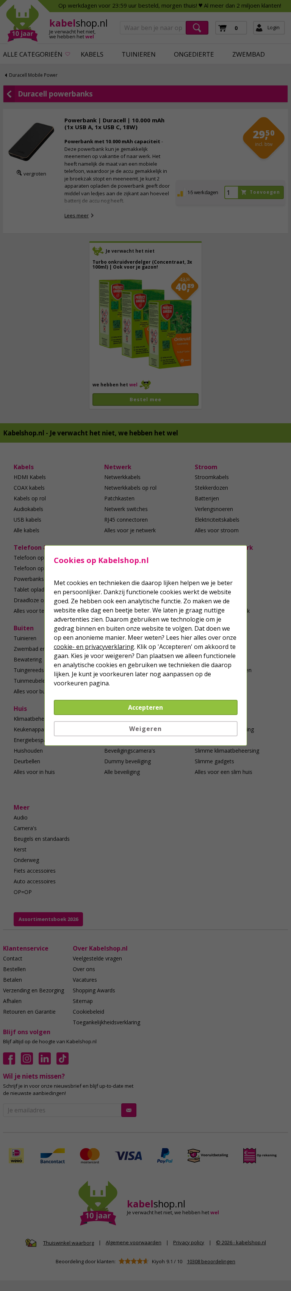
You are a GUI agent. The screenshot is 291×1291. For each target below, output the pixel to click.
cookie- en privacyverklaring (94, 646)
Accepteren (145, 707)
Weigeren (145, 729)
